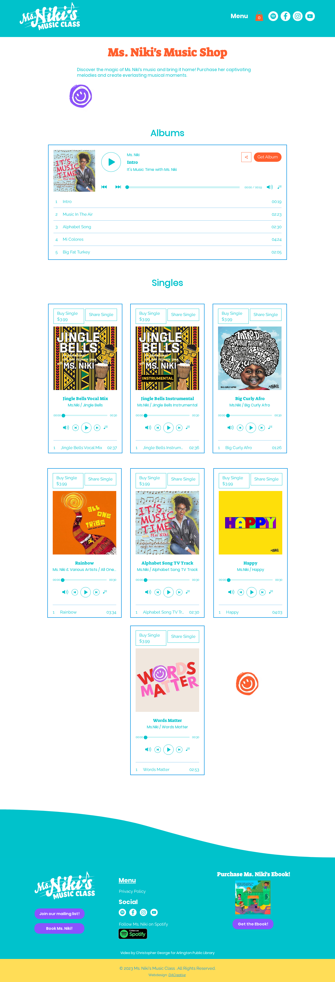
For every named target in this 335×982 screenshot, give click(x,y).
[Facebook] (285, 16)
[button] (239, 16)
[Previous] (238, 897)
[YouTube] (310, 16)
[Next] (268, 897)
